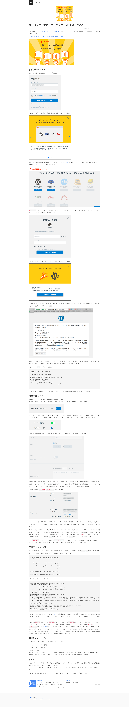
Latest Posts (32, 699)
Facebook (39, 699)
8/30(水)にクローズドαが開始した (50, 31)
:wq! (30, 697)
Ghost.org (65, 162)
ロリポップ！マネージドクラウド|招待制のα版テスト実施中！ (47, 37)
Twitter (44, 699)
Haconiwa (55, 614)
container (98, 28)
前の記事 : (50, 683)
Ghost (48, 699)
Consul (45, 626)
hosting (94, 28)
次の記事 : (72, 681)
